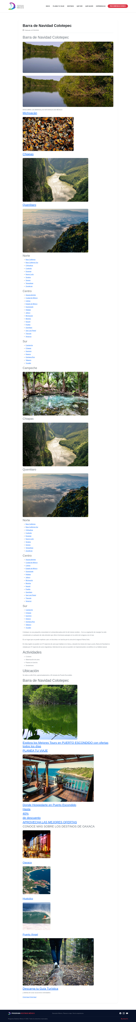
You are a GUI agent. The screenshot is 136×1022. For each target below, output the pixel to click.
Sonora (28, 280)
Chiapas (28, 154)
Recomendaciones (118, 6)
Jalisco (28, 313)
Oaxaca (28, 354)
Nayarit (28, 321)
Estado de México (31, 304)
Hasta (26, 809)
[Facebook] (120, 1013)
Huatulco (28, 898)
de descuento (32, 817)
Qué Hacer (89, 6)
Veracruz (28, 336)
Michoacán (30, 113)
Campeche (29, 345)
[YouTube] (127, 1013)
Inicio (48, 6)
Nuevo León (30, 274)
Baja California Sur (32, 262)
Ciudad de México (32, 298)
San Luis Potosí (31, 330)
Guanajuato (29, 307)
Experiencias (100, 6)
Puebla (28, 324)
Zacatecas (29, 286)
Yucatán (28, 363)
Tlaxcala (28, 333)
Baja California (30, 259)
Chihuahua (29, 265)
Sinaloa (28, 277)
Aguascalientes (31, 295)
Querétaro (29, 204)
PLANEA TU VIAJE (35, 750)
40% (26, 813)
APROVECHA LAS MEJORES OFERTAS (50, 822)
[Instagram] (124, 1013)
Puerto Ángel (30, 934)
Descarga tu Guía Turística (40, 988)
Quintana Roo (30, 357)
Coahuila (29, 268)
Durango (28, 271)
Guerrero (28, 351)
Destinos (70, 6)
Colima (28, 301)
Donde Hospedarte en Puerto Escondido (49, 805)
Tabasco (28, 360)
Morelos (28, 319)
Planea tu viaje (58, 6)
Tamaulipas (29, 283)
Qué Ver (79, 6)
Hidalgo (28, 310)
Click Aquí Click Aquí (29, 997)
